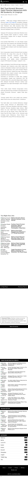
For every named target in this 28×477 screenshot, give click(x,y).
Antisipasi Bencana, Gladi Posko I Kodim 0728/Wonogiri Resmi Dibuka (17, 376)
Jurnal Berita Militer (15, 474)
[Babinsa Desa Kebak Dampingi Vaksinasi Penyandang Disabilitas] (4, 412)
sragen (2, 454)
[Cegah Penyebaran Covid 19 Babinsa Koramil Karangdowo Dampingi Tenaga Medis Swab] (4, 417)
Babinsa (3, 437)
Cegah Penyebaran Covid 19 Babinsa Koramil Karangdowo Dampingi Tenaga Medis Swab (17, 416)
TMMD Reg (4, 457)
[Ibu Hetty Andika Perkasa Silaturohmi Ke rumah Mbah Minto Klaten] (4, 381)
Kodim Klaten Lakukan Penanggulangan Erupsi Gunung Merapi (17, 385)
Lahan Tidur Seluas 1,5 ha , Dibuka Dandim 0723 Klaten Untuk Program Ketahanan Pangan (16, 398)
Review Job (14, 470)
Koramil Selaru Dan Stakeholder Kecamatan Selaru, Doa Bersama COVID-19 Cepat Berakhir (17, 425)
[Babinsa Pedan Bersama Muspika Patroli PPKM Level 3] (4, 430)
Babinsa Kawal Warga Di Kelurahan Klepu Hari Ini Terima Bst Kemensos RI (17, 238)
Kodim (2, 447)
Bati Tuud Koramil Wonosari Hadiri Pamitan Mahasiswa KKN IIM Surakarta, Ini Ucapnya (14, 10)
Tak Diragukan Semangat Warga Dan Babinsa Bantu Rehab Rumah (16, 372)
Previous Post (22, 287)
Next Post (5, 287)
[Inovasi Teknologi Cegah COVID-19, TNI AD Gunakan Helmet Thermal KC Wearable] (4, 368)
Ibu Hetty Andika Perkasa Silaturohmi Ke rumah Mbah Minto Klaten (17, 381)
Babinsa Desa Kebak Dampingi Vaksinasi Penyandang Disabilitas (17, 412)
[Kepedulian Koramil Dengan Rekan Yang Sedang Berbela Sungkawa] (4, 403)
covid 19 (3, 442)
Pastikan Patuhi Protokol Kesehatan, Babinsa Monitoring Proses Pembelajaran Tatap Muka (18, 226)
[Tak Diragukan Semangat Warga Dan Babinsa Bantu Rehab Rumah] (4, 373)
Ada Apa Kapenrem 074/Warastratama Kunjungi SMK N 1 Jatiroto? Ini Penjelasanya (17, 364)
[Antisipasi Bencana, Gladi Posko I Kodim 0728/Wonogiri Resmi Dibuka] (4, 377)
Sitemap (23, 467)
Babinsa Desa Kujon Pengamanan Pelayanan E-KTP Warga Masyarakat (18, 232)
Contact (10, 467)
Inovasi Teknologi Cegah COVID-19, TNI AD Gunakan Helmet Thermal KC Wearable (17, 368)
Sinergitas (3, 452)
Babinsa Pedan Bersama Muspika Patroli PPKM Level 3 (17, 429)
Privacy (16, 467)
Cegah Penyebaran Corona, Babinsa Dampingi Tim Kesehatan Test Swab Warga (19, 251)
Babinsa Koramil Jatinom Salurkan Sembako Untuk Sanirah (18, 219)
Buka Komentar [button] (14, 326)
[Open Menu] (23, 2)
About (4, 467)
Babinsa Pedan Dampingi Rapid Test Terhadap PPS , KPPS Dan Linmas (18, 244)
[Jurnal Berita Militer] (6, 2)
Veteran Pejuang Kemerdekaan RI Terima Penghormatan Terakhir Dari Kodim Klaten (17, 390)
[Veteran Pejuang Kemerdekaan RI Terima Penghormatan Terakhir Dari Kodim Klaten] (4, 390)
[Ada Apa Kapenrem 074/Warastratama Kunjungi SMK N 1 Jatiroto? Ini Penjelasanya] (4, 364)
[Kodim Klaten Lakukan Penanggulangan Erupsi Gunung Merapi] (4, 386)
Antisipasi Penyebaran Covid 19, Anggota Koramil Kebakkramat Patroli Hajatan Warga (16, 394)
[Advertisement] (14, 137)
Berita (2, 440)
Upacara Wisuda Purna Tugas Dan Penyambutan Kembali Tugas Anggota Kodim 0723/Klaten (17, 421)
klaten (2, 445)
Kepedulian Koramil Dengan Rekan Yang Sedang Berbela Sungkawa (17, 402)
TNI (2, 459)
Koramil (3, 450)
